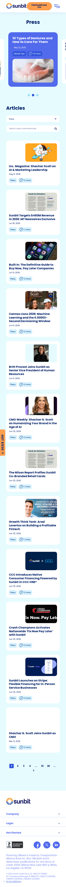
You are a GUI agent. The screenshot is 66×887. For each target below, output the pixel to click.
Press (11, 119)
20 (48, 766)
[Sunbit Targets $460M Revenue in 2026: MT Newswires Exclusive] (33, 212)
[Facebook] (37, 844)
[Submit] (56, 128)
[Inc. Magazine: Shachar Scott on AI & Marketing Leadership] (33, 163)
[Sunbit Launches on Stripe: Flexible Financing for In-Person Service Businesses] (33, 679)
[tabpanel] (33, 59)
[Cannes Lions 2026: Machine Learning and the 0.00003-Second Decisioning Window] (33, 312)
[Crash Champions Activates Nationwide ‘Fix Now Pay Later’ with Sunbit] (33, 626)
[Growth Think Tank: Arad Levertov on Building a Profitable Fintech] (33, 520)
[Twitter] (46, 844)
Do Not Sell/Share (13, 881)
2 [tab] (33, 95)
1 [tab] (29, 95)
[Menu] (57, 6)
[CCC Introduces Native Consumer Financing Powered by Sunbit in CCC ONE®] (33, 573)
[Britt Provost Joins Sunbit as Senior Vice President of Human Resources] (33, 365)
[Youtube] (56, 844)
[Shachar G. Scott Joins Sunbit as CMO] (33, 730)
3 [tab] (37, 95)
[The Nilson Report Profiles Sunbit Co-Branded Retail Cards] (33, 469)
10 (42, 766)
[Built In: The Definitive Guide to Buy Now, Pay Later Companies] (33, 261)
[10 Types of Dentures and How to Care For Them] (33, 59)
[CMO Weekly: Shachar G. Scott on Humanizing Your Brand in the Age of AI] (33, 418)
